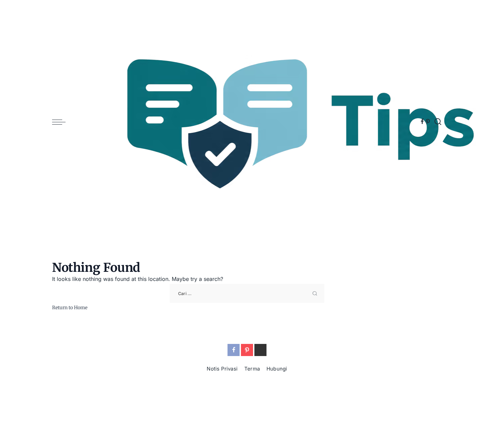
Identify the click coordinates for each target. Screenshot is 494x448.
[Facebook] (422, 122)
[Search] (438, 122)
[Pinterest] (427, 122)
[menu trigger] (62, 122)
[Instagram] (260, 350)
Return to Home (69, 308)
